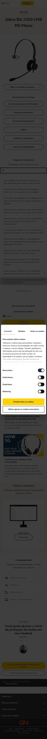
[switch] (41, 377)
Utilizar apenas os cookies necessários (23, 409)
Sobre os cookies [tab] (37, 331)
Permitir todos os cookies (23, 402)
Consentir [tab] (8, 331)
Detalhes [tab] (21, 331)
